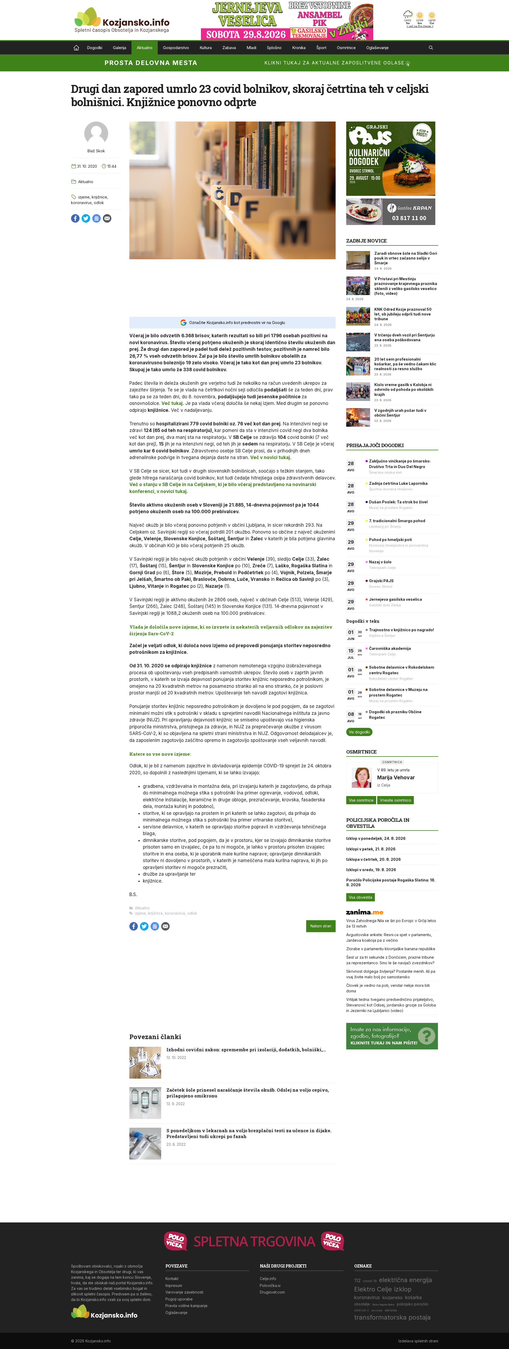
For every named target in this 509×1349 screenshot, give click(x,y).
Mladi (251, 47)
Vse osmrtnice (361, 800)
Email (107, 218)
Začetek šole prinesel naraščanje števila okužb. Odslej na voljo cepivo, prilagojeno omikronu (247, 1093)
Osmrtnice (346, 47)
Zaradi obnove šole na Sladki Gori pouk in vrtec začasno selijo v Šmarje (405, 258)
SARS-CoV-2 (361, 1310)
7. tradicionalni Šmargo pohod (397, 520)
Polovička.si (270, 1285)
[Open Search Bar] (431, 47)
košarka (413, 1297)
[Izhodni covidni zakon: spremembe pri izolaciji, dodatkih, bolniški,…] (145, 1077)
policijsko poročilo (412, 1304)
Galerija (119, 47)
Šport (321, 47)
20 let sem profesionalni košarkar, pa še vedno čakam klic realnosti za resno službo (405, 364)
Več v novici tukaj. (270, 457)
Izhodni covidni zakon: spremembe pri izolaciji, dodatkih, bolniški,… (246, 1050)
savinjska (376, 1310)
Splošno (274, 47)
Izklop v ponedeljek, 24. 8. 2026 (376, 838)
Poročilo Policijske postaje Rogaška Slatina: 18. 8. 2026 (390, 882)
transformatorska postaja (392, 1317)
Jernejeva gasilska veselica (395, 599)
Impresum (173, 1285)
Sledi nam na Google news (96, 218)
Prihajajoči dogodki (375, 445)
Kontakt (171, 1278)
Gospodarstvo (176, 47)
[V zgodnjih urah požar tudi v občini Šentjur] (358, 417)
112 (357, 1280)
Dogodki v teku (362, 621)
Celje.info (268, 1278)
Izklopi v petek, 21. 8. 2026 (371, 849)
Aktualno (144, 47)
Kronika (299, 47)
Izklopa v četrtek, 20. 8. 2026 (373, 859)
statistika (391, 1310)
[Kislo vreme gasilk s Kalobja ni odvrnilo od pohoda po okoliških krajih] (358, 391)
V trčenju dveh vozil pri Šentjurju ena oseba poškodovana (404, 337)
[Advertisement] (232, 288)
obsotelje (362, 1304)
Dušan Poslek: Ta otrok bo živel (398, 502)
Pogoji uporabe (179, 1299)
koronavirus (81, 202)
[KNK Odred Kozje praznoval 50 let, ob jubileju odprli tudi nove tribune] (358, 316)
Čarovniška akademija (390, 648)
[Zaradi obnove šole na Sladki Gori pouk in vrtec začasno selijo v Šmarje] (358, 260)
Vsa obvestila (360, 897)
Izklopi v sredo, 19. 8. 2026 (371, 869)
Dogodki (94, 47)
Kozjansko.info (76, 47)
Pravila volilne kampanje (186, 1305)
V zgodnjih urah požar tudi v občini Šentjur (400, 412)
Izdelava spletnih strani (418, 1341)
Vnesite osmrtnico (395, 800)
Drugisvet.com (272, 1292)
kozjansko (392, 1297)
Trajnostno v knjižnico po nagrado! (401, 630)
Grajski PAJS (381, 580)
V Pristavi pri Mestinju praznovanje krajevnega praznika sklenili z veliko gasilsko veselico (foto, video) (405, 286)
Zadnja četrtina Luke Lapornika (398, 483)
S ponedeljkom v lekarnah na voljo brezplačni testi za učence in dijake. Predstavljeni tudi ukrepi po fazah (248, 1133)
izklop (402, 1289)
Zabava (229, 47)
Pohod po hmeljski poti (390, 539)
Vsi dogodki (359, 732)
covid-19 (370, 1281)
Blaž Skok (96, 151)
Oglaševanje (377, 47)
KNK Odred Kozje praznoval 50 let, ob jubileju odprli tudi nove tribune (403, 314)
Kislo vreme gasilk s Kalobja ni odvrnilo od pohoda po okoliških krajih (403, 389)
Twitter (86, 218)
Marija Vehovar (396, 777)
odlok (99, 202)
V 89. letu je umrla (393, 770)
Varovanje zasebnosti (184, 1292)
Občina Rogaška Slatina (383, 1304)
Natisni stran (320, 926)
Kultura (206, 47)
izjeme (84, 197)
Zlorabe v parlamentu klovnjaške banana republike (390, 948)
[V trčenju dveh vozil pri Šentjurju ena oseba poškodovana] (358, 342)
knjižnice (99, 197)
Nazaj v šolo (380, 562)
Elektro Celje (373, 1289)
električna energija (405, 1280)
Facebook (75, 218)
